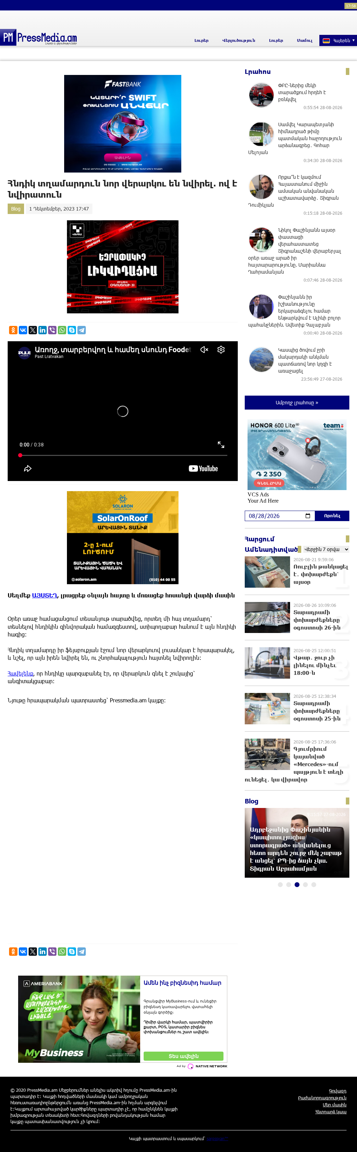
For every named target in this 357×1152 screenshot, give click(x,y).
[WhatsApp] (62, 330)
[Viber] (52, 330)
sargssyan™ (217, 1138)
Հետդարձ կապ (331, 1111)
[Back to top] (345, 1140)
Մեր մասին (335, 1104)
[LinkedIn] (42, 330)
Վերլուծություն (238, 40)
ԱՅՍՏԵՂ (44, 595)
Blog (16, 209)
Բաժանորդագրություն (322, 1097)
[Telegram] (81, 330)
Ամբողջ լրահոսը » (297, 402)
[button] (280, 884)
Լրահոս (258, 71)
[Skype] (72, 330)
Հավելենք (20, 673)
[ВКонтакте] (23, 330)
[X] (33, 330)
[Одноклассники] (13, 330)
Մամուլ (304, 40)
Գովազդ (338, 1090)
